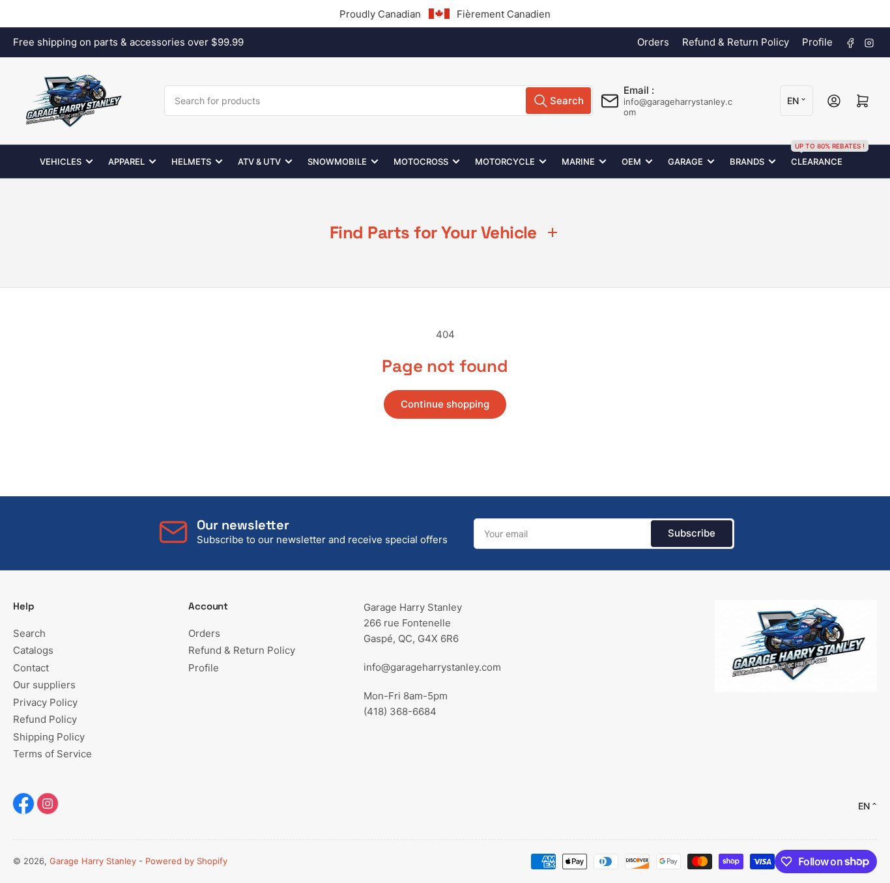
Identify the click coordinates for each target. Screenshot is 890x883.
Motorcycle (505, 161)
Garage (685, 161)
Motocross (421, 161)
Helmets (191, 161)
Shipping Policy (49, 737)
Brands (747, 161)
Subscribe (691, 533)
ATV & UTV (259, 161)
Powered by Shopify (186, 861)
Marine (578, 161)
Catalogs (33, 650)
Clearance (816, 156)
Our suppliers (44, 685)
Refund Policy (45, 719)
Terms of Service (52, 754)
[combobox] (378, 100)
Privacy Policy (45, 702)
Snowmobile (337, 161)
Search (29, 633)
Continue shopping (445, 404)
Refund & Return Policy (735, 42)
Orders (653, 42)
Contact (31, 668)
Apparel (126, 161)
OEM (631, 161)
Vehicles (60, 161)
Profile (817, 42)
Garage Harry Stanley (93, 861)
